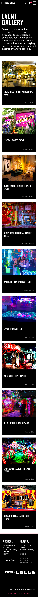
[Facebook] (17, 572)
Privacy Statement (24, 593)
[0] (29, 3)
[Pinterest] (25, 572)
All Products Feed (21, 579)
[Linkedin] (29, 572)
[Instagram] (21, 572)
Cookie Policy (12, 593)
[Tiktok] (33, 572)
